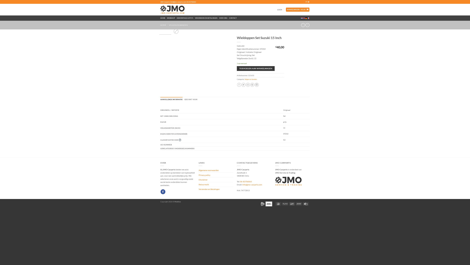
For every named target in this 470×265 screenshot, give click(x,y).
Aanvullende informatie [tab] (171, 99)
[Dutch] (302, 18)
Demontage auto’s (185, 18)
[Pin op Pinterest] (252, 85)
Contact (233, 18)
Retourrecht (204, 184)
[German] (306, 18)
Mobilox (177, 202)
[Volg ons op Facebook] (306, 2)
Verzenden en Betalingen (206, 18)
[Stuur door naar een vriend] (248, 85)
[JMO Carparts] (172, 10)
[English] (304, 18)
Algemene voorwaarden (209, 170)
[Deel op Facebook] (239, 85)
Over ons (223, 18)
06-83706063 (246, 181)
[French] (308, 18)
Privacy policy (204, 175)
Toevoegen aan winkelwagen (255, 68)
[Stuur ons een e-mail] (308, 2)
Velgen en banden (178, 25)
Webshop (171, 18)
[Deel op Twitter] (243, 85)
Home (162, 18)
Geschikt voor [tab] (190, 99)
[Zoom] (176, 31)
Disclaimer (203, 180)
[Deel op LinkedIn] (257, 85)
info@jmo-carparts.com (252, 184)
